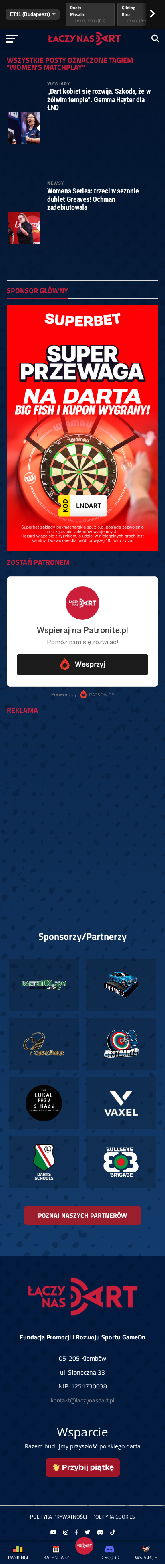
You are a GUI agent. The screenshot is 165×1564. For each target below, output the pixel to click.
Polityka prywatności (58, 1517)
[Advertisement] (82, 806)
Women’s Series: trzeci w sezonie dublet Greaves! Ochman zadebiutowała (93, 199)
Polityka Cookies (113, 1517)
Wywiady (58, 83)
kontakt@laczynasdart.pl (82, 1400)
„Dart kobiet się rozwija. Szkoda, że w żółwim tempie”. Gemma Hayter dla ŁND (98, 99)
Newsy (55, 182)
